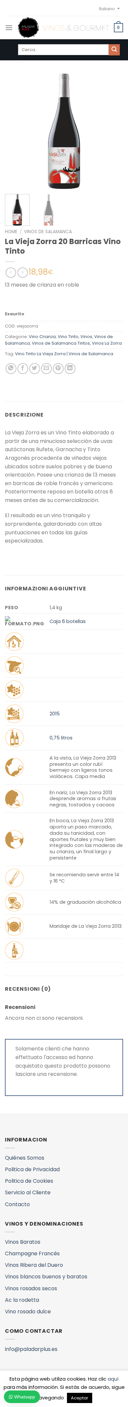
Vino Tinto (68, 336)
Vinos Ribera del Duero (34, 1265)
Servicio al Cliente (28, 1192)
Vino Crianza (42, 336)
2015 (55, 713)
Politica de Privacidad (32, 1169)
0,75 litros (61, 738)
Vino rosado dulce (28, 1311)
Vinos (86, 336)
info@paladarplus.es (31, 1349)
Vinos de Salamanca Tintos (61, 343)
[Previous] (15, 131)
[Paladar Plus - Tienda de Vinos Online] (63, 27)
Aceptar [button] (79, 1398)
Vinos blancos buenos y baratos (46, 1276)
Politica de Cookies (29, 1181)
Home (11, 232)
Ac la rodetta (22, 1300)
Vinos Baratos (22, 1242)
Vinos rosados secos (31, 1288)
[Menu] (9, 27)
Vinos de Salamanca (48, 232)
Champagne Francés (32, 1253)
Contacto (17, 1204)
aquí (113, 1378)
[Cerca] (114, 49)
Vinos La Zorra (107, 343)
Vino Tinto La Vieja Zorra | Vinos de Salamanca (64, 354)
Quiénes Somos (24, 1158)
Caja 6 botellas (68, 621)
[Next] (112, 131)
